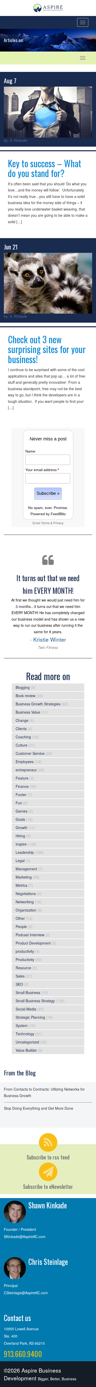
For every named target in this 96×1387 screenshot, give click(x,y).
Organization (26, 910)
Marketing (24, 877)
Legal (20, 860)
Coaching (23, 736)
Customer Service (30, 753)
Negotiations (26, 893)
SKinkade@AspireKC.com (25, 1236)
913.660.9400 (23, 1354)
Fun (19, 802)
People (21, 926)
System (22, 1025)
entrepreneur (26, 769)
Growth (21, 827)
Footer (21, 794)
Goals (20, 819)
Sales (20, 976)
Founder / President (20, 1229)
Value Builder (26, 1050)
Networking (25, 901)
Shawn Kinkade (47, 1205)
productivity (25, 951)
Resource (23, 967)
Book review (25, 695)
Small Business (28, 992)
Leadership (25, 852)
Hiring (20, 835)
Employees (25, 761)
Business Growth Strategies (38, 703)
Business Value (28, 712)
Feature (22, 778)
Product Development (33, 943)
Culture (21, 745)
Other (20, 918)
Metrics (21, 885)
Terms (45, 523)
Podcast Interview (30, 934)
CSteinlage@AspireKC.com (26, 1292)
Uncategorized (27, 1042)
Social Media (26, 1009)
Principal (11, 1285)
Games (21, 811)
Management (26, 868)
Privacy (58, 523)
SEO (19, 984)
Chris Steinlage (48, 1261)
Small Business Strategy (35, 1000)
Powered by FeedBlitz (48, 514)
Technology (25, 1033)
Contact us (17, 1318)
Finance (22, 786)
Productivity (25, 959)
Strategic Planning (30, 1017)
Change (22, 720)
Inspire (21, 844)
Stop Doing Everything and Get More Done (38, 1108)
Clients (21, 728)
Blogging (23, 687)
